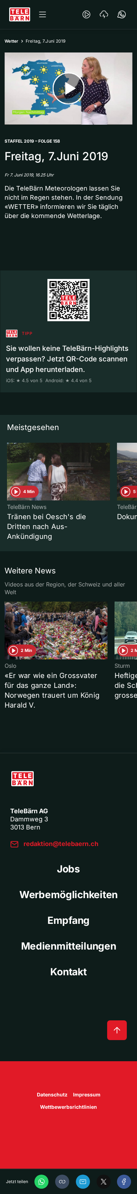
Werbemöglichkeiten (68, 895)
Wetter (12, 41)
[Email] (83, 1182)
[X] (104, 1182)
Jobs (68, 869)
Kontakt (68, 972)
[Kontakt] (121, 14)
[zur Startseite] (19, 14)
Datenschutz (52, 1094)
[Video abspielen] (68, 88)
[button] (62, 1182)
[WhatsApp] (41, 1182)
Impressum (86, 1094)
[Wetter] (104, 14)
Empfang (68, 920)
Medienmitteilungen (68, 946)
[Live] (86, 14)
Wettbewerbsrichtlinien (68, 1107)
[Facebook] (124, 1182)
